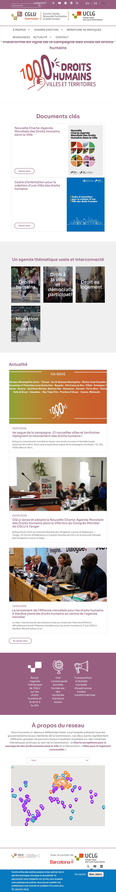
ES (95, 3)
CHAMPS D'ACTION (46, 29)
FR (103, 3)
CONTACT (40, 3)
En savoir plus (20, 640)
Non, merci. (95, 874)
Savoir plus (25, 171)
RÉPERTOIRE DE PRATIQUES (84, 29)
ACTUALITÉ (40, 37)
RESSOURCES (21, 37)
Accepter (80, 874)
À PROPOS (19, 29)
